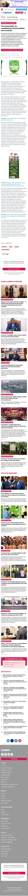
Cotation (3, 793)
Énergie (3, 812)
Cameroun (4, 246)
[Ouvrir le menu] (2, 13)
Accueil (2, 243)
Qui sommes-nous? (6, 849)
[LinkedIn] (16, 740)
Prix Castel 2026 (5, 249)
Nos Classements (5, 775)
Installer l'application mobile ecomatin (13, 50)
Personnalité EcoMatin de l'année (9, 784)
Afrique (16, 246)
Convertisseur (4, 803)
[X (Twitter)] (12, 740)
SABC (11, 246)
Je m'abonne (19, 12)
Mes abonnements (6, 823)
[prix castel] (14, 67)
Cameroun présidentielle (7, 787)
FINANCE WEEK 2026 (21, 9)
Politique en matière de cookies (9, 840)
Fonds (2, 798)
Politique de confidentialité (8, 837)
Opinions (3, 782)
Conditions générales (6, 835)
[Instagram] (19, 740)
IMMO (2, 810)
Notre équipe (4, 853)
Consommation (5, 814)
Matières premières (6, 800)
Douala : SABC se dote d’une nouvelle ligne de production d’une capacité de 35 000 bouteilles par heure (13, 216)
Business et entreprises (7, 768)
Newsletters (4, 826)
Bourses (3, 796)
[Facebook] (8, 740)
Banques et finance (6, 770)
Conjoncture (4, 779)
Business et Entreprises (9, 243)
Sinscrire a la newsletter (14, 269)
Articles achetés (5, 828)
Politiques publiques (6, 772)
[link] (14, 165)
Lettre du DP (4, 856)
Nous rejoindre (5, 851)
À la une (3, 765)
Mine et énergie (5, 777)
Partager (6, 254)
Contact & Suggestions (7, 842)
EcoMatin (20, 57)
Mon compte (4, 821)
